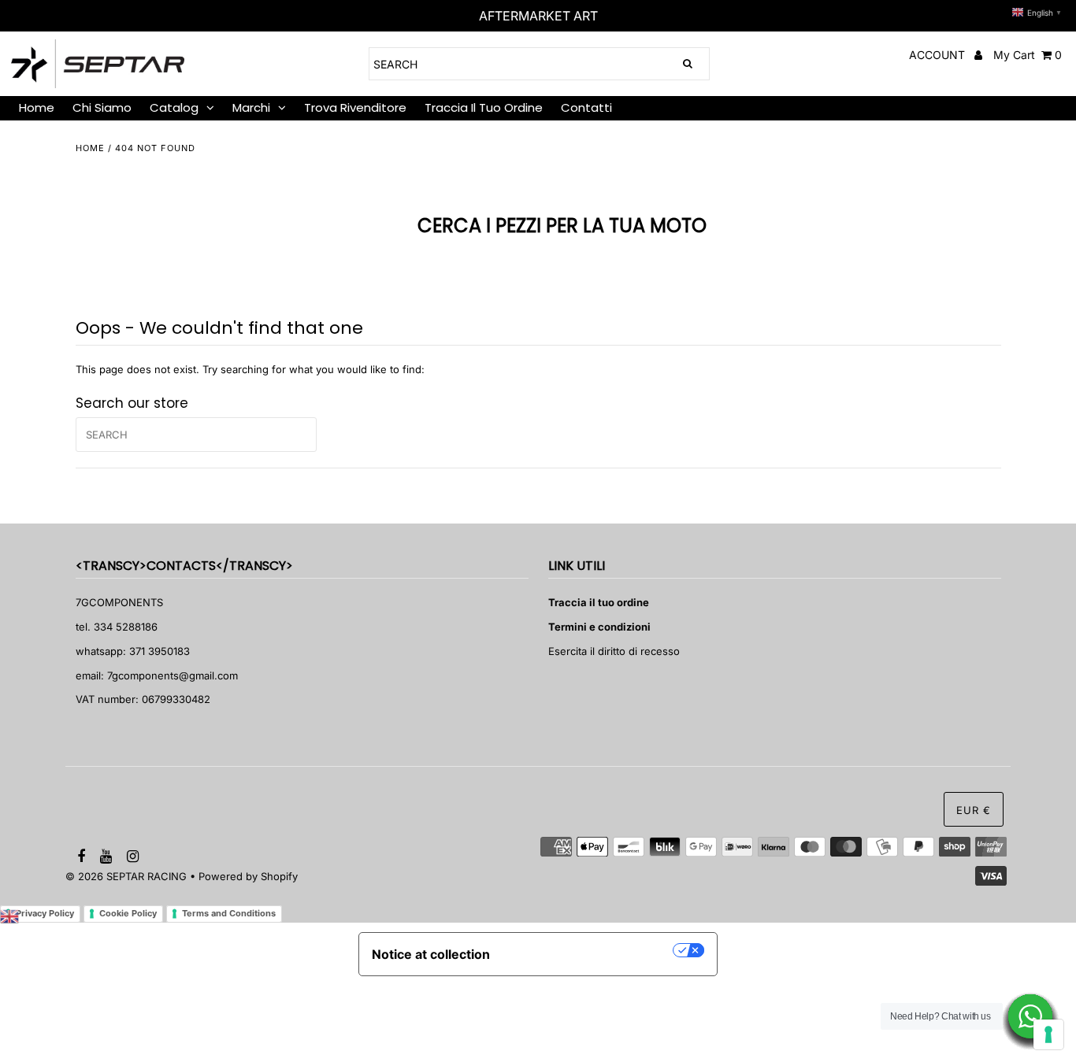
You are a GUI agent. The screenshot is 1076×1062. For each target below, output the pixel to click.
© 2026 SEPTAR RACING (126, 876)
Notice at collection (431, 954)
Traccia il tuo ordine (484, 107)
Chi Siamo (102, 107)
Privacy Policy (45, 913)
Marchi (251, 107)
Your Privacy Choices (589, 950)
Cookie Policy (128, 913)
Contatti (586, 107)
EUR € (973, 810)
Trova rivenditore (355, 107)
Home (90, 148)
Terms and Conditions (229, 913)
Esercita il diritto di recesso (614, 651)
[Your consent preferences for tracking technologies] (1048, 1034)
